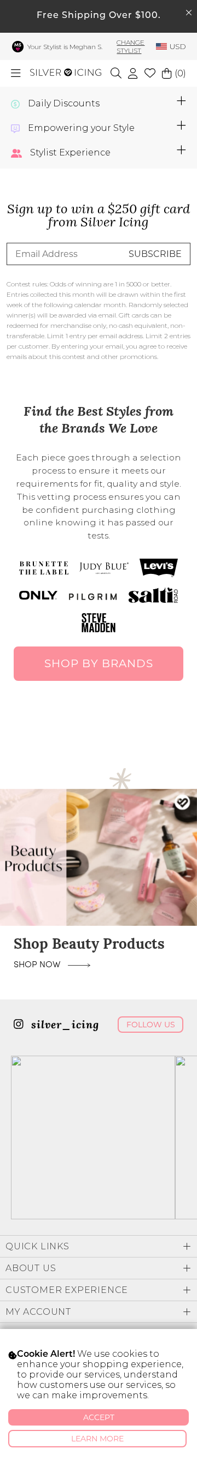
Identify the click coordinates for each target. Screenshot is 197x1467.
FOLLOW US (150, 1024)
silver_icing (63, 1025)
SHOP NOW (38, 963)
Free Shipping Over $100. (99, 15)
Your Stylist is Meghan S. (64, 47)
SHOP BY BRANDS (98, 663)
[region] (98, 857)
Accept (98, 1417)
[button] (98, 857)
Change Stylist (130, 46)
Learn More (97, 1439)
